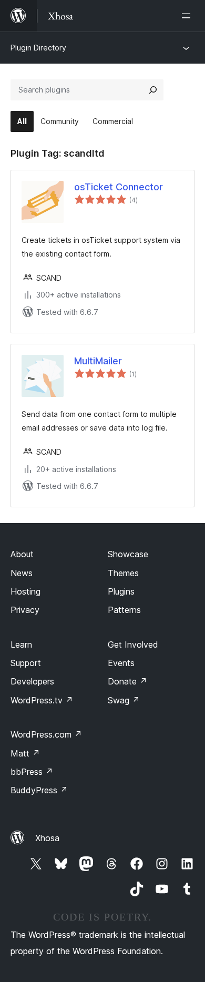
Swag (124, 700)
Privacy (25, 610)
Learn (21, 644)
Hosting (25, 591)
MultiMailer (98, 360)
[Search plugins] (152, 89)
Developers (32, 681)
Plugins (121, 591)
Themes (123, 573)
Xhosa (47, 838)
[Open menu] (188, 16)
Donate (127, 681)
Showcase (128, 554)
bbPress (32, 771)
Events (121, 663)
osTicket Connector (118, 186)
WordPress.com (46, 734)
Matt (25, 753)
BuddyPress (39, 790)
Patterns (124, 610)
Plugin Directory (38, 47)
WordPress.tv (42, 700)
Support (26, 663)
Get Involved (133, 644)
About (22, 554)
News (22, 573)
